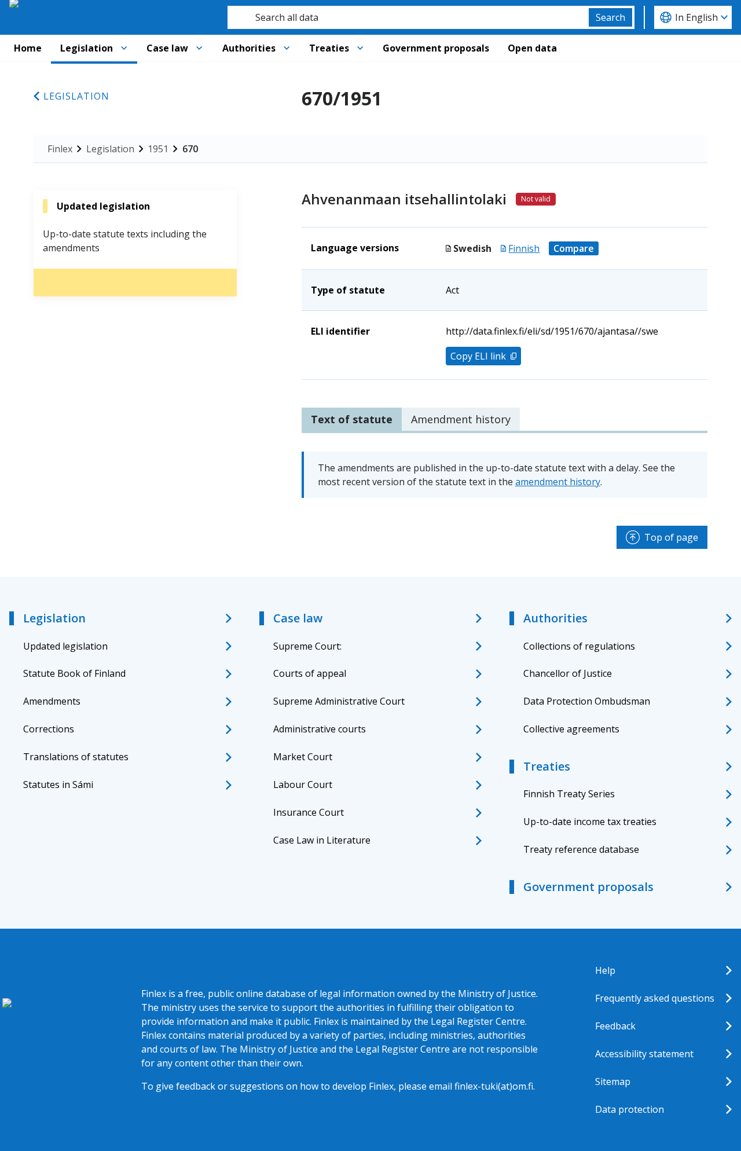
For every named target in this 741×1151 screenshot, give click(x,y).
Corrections (48, 729)
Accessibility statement (644, 1053)
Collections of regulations (579, 646)
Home (28, 48)
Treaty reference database (581, 849)
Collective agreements (571, 729)
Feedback (615, 1026)
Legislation (86, 48)
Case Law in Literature (321, 840)
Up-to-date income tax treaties (589, 821)
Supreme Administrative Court (339, 701)
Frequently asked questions (654, 998)
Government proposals (436, 48)
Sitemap (612, 1081)
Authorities (249, 48)
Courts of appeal (309, 673)
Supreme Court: (307, 646)
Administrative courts (319, 729)
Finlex (59, 148)
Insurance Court (308, 812)
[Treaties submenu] (360, 48)
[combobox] (408, 17)
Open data (532, 48)
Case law (167, 48)
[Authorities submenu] (286, 48)
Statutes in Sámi (58, 784)
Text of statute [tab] (351, 419)
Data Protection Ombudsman (586, 701)
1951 (158, 148)
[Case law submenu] (199, 48)
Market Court (302, 756)
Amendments (51, 701)
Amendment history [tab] (461, 419)
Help (605, 970)
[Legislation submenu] (124, 48)
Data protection (629, 1109)
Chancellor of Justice (567, 673)
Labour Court (302, 784)
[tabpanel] (504, 475)
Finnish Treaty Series (569, 793)
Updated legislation (65, 646)
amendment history (557, 481)
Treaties (329, 48)
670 (190, 148)
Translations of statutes (76, 756)
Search (610, 17)
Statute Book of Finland (74, 673)
